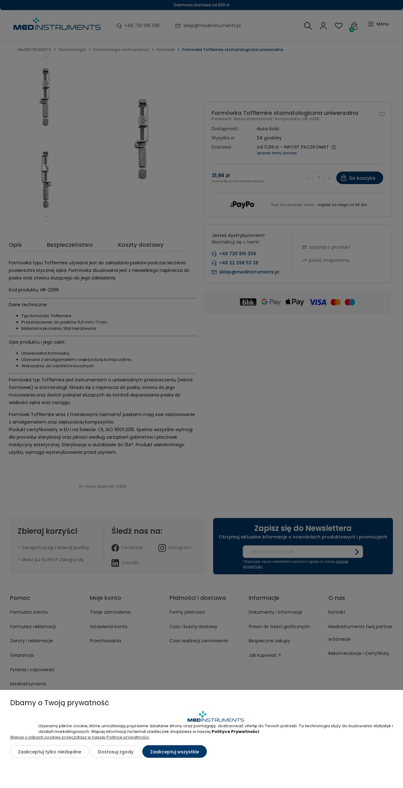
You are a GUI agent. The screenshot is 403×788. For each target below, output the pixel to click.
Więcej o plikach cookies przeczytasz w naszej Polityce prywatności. (80, 737)
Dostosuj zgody (115, 752)
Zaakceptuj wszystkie (174, 752)
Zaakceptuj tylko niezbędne (49, 752)
